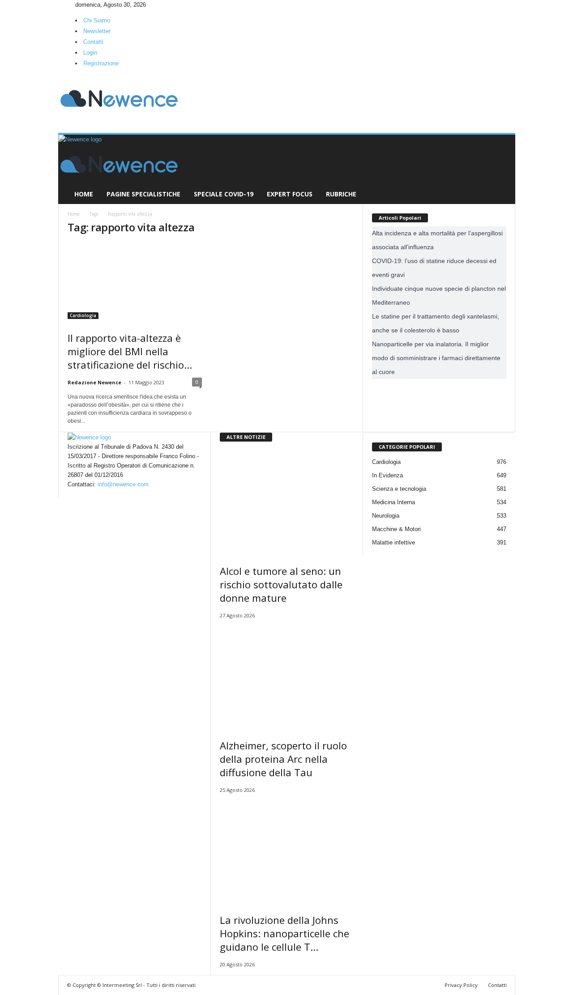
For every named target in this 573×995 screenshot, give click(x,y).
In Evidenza (387, 475)
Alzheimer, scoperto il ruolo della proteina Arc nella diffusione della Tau (283, 759)
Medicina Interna (393, 502)
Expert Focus (289, 194)
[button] (502, 169)
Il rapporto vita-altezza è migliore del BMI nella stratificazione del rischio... (130, 351)
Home (83, 194)
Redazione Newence (94, 382)
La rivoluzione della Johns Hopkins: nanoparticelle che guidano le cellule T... (284, 933)
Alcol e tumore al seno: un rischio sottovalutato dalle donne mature (281, 584)
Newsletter (97, 31)
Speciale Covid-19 (223, 194)
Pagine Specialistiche (143, 194)
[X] (73, 4)
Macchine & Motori (396, 529)
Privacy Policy (461, 985)
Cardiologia (83, 315)
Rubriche (341, 194)
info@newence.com (123, 484)
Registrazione (101, 63)
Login (90, 52)
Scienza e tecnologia (399, 488)
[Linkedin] (67, 4)
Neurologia (385, 515)
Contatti (93, 41)
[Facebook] (61, 4)
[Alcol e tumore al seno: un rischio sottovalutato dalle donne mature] (287, 501)
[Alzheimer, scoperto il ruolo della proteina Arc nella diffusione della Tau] (287, 676)
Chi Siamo (96, 20)
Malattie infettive (393, 542)
